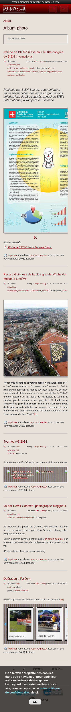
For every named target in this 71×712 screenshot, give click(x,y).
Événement (12, 290)
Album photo (41, 68)
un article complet (53, 539)
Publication (20, 75)
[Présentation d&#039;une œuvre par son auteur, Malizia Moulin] (20, 474)
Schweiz (31, 68)
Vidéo (64, 290)
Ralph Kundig (40, 61)
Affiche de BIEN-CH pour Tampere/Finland (29, 247)
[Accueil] (14, 9)
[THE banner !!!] (20, 624)
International (21, 68)
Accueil (7, 20)
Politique (11, 75)
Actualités (11, 65)
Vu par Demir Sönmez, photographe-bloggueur (34, 506)
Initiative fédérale (38, 72)
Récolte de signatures (25, 517)
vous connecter (39, 255)
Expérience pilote (54, 72)
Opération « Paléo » (16, 578)
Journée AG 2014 (15, 441)
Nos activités (23, 290)
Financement (25, 72)
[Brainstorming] (44, 471)
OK (35, 701)
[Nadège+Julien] (49, 624)
